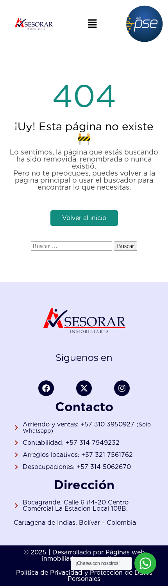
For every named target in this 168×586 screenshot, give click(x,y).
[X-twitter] (84, 388)
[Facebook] (46, 388)
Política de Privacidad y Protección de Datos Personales (84, 575)
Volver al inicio (84, 218)
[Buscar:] (71, 246)
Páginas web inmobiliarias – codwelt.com (93, 555)
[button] (92, 24)
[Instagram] (122, 388)
